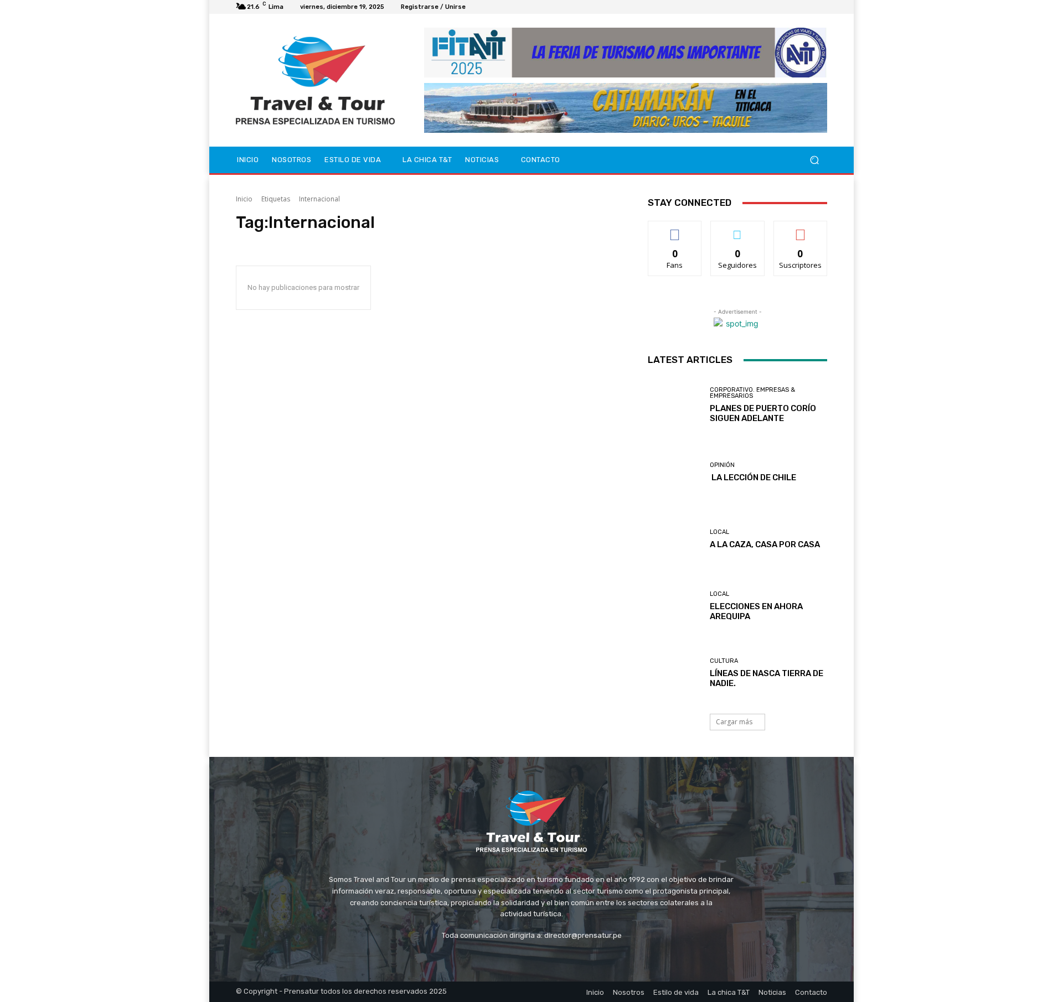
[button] (814, 160)
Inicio (244, 199)
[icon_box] (478, 8)
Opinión (722, 465)
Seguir (738, 229)
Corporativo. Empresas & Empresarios (752, 393)
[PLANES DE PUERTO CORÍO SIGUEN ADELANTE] (674, 405)
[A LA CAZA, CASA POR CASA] (674, 539)
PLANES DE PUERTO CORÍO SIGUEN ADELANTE (763, 413)
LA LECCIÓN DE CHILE (753, 477)
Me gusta (675, 229)
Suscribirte (800, 229)
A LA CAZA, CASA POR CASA (765, 544)
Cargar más (734, 721)
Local (719, 532)
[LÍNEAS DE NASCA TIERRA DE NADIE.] (674, 673)
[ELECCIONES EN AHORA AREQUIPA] (674, 606)
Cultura (724, 661)
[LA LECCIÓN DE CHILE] (674, 472)
